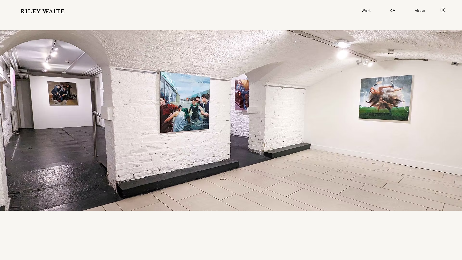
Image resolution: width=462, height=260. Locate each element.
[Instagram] (443, 10)
